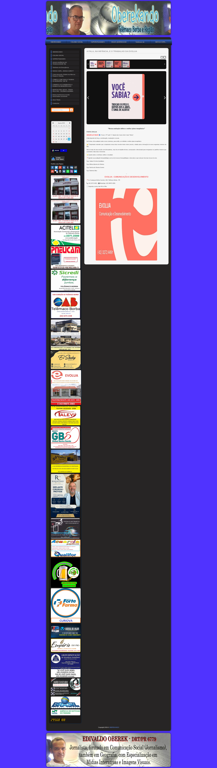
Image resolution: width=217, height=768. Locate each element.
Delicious (56, 171)
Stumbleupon (52, 171)
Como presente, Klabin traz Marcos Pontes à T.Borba (64, 75)
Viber (71, 171)
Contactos (56, 103)
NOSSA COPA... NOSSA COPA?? (161, 42)
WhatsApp (67, 171)
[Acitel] (65, 245)
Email (75, 171)
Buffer (60, 171)
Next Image (164, 97)
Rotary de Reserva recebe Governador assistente (61, 95)
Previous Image (88, 97)
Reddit (75, 167)
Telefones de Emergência (140, 42)
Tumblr (67, 167)
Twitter (56, 167)
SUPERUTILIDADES (98, 42)
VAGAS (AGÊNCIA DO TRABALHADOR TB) (118, 42)
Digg (71, 167)
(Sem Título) (56, 100)
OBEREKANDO (56, 42)
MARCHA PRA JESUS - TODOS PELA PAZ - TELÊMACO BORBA (63, 90)
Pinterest (60, 167)
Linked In (64, 167)
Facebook (52, 167)
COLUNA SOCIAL (77, 42)
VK (64, 171)
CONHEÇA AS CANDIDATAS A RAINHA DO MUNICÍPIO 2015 (62, 85)
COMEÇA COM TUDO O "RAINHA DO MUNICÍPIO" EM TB (63, 80)
